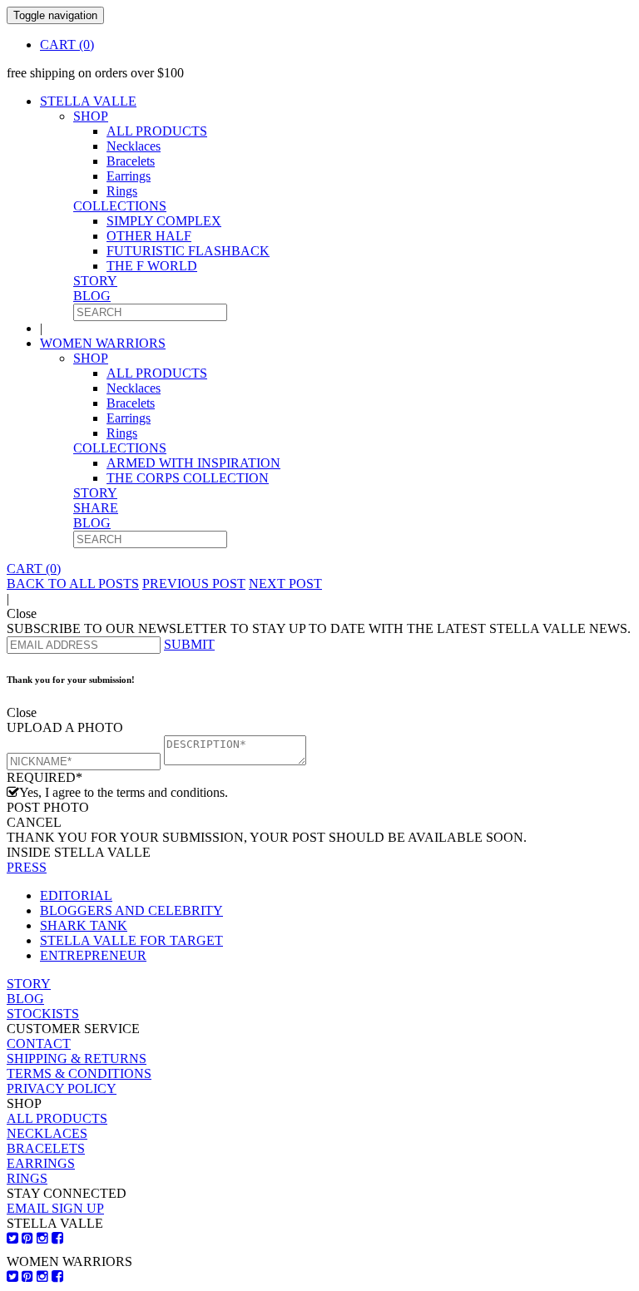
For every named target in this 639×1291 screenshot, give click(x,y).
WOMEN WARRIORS (103, 343)
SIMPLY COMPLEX (163, 221)
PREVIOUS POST (193, 583)
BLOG (92, 296)
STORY (95, 281)
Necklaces (133, 146)
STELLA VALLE (88, 101)
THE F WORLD (151, 266)
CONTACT (39, 1043)
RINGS (27, 1178)
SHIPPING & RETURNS (76, 1058)
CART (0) (67, 44)
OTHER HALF (148, 236)
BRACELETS (46, 1148)
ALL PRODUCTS (156, 131)
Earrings (128, 176)
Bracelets (130, 161)
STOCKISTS (43, 1014)
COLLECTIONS (119, 206)
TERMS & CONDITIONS (79, 1073)
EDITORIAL (76, 895)
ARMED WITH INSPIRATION (193, 463)
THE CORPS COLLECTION (187, 478)
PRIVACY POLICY (61, 1088)
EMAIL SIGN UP (55, 1208)
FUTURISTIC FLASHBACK (188, 251)
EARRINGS (41, 1163)
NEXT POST (285, 583)
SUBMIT (189, 644)
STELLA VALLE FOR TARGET (131, 940)
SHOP (90, 116)
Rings (121, 191)
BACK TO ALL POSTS (73, 583)
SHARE (95, 508)
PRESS (27, 867)
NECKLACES (47, 1133)
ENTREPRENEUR (93, 955)
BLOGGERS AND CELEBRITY (131, 910)
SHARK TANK (83, 925)
